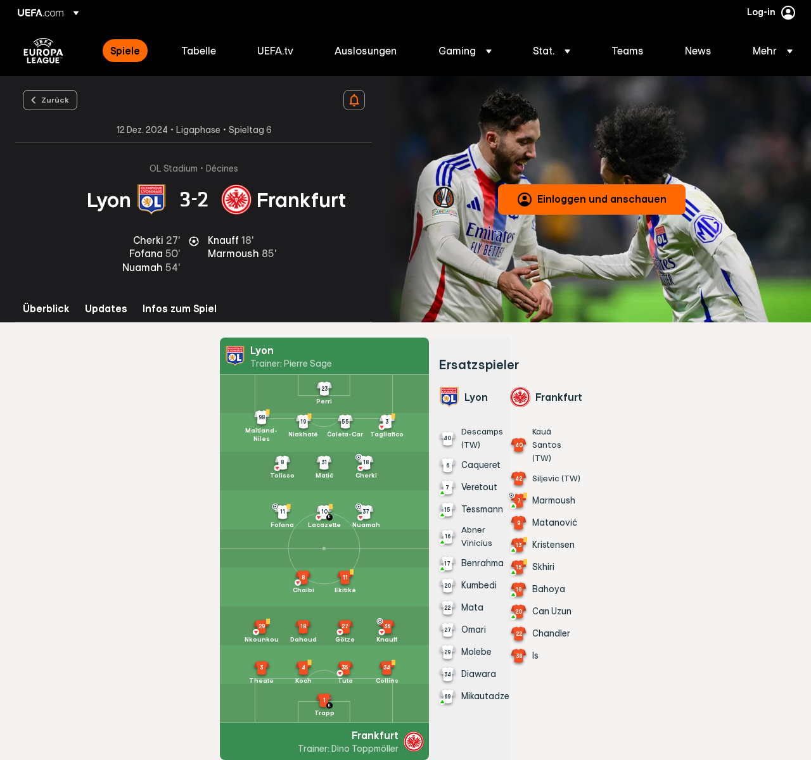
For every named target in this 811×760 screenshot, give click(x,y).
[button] (465, 51)
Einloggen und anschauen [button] (602, 199)
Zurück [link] (55, 99)
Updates (106, 308)
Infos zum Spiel (180, 308)
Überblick (46, 308)
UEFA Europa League (43, 50)
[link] (125, 51)
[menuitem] (130, 51)
